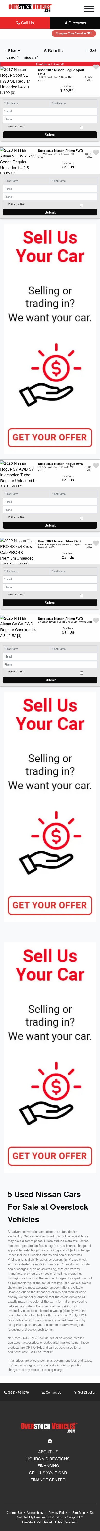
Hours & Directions (48, 1459)
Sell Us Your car (48, 1473)
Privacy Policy (58, 1512)
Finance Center (48, 1480)
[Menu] (89, 9)
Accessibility (35, 1512)
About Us (48, 1452)
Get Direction (86, 1392)
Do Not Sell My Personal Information (55, 1514)
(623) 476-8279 (18, 1392)
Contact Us (53, 1392)
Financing (48, 1466)
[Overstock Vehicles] (31, 7)
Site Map (79, 1512)
